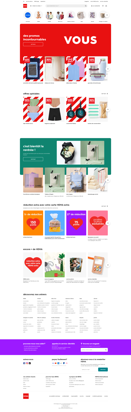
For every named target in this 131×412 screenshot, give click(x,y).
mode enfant (40, 301)
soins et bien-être (84, 320)
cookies (106, 396)
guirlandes (39, 322)
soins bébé (25, 313)
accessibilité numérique (54, 396)
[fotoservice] (76, 267)
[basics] (33, 182)
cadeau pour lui (40, 328)
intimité (81, 332)
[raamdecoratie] (55, 71)
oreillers (95, 311)
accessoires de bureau (56, 328)
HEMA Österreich (99, 384)
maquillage (82, 324)
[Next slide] (108, 69)
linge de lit (96, 301)
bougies (67, 303)
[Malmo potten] (76, 111)
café (24, 332)
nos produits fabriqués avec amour (77, 384)
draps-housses (97, 305)
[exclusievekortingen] (98, 226)
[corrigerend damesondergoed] (55, 111)
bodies (24, 303)
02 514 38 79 (55, 346)
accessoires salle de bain (85, 303)
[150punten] (33, 226)
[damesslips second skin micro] (33, 111)
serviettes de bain (84, 301)
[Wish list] (103, 6)
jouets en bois (97, 326)
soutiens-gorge (54, 303)
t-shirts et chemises (27, 309)
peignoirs (82, 305)
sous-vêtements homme (56, 313)
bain (24, 382)
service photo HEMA (50, 384)
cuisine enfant (97, 330)
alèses (95, 309)
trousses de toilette (84, 328)
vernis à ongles (83, 326)
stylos (52, 326)
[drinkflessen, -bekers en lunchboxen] (98, 71)
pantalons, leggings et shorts (29, 307)
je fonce (65, 44)
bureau (24, 388)
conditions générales (97, 396)
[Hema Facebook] (24, 363)
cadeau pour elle (41, 330)
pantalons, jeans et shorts (43, 305)
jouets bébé (96, 322)
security (82, 396)
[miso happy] (76, 182)
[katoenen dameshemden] (76, 71)
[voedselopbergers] (98, 111)
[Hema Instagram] (27, 363)
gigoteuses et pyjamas (28, 305)
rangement (68, 307)
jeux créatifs (96, 324)
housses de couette (98, 303)
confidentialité (65, 396)
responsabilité (74, 396)
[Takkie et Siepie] (55, 182)
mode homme (54, 311)
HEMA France (98, 380)
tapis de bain (82, 307)
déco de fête (40, 320)
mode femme (54, 307)
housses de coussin (70, 311)
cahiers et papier (55, 320)
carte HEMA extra (50, 380)
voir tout (65, 156)
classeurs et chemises (56, 332)
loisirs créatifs (68, 320)
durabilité (71, 382)
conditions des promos (51, 382)
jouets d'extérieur (98, 328)
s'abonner (103, 369)
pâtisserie (25, 330)
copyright (88, 396)
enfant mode (26, 380)
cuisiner (25, 328)
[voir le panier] (106, 6)
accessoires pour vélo (70, 332)
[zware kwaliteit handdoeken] (33, 71)
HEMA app (48, 378)
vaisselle (25, 320)
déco (67, 301)
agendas (53, 330)
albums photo (69, 322)
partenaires (71, 386)
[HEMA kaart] (33, 267)
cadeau (39, 326)
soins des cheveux (84, 330)
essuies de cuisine (27, 324)
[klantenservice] (98, 267)
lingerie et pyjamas (55, 301)
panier (81, 313)
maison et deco (26, 386)
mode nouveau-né (27, 311)
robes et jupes (40, 311)
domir (24, 384)
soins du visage (83, 322)
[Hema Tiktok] (30, 363)
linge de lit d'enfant (98, 313)
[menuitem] (23, 1)
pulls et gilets (40, 309)
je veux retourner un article (31, 348)
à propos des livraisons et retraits (32, 346)
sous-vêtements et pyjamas (43, 303)
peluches (96, 332)
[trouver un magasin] (106, 350)
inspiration (48, 386)
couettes (96, 307)
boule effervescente (84, 311)
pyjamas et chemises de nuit (57, 305)
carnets (53, 322)
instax (67, 324)
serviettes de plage (84, 309)
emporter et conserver (28, 326)
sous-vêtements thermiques (72, 326)
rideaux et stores (69, 309)
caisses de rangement (70, 313)
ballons (38, 324)
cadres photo (69, 305)
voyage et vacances (70, 328)
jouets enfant (97, 320)
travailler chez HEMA (73, 380)
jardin (67, 330)
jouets (38, 332)
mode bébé (26, 301)
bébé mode (26, 378)
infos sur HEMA (72, 378)
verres (24, 322)
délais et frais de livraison (30, 350)
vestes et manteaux (41, 313)
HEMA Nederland (99, 378)
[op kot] (98, 182)
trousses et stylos (55, 324)
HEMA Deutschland (99, 382)
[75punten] (76, 226)
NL (23, 1)
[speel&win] (55, 267)
